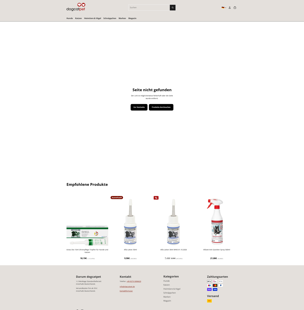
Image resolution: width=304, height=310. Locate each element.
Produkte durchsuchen (161, 107)
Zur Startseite (139, 107)
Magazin (167, 300)
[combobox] (146, 7)
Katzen (166, 284)
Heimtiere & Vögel (171, 288)
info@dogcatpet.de (127, 286)
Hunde (166, 280)
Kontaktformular (126, 291)
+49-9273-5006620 (134, 281)
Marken (167, 296)
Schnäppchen (169, 292)
